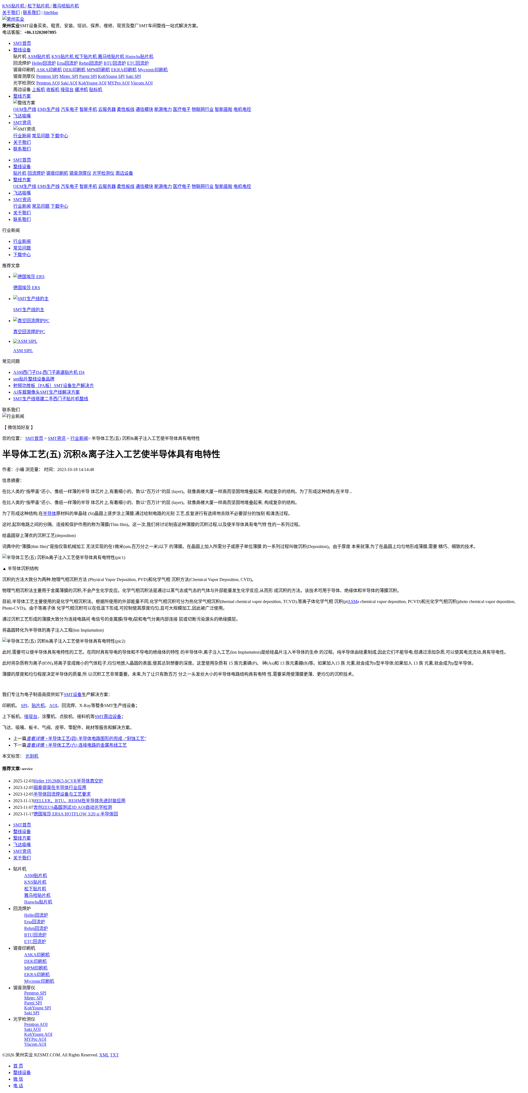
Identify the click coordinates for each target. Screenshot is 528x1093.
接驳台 (67, 89)
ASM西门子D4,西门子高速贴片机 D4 (48, 372)
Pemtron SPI (47, 76)
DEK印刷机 (74, 69)
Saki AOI (69, 83)
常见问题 (41, 135)
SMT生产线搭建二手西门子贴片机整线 (50, 398)
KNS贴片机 (14, 6)
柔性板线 (125, 109)
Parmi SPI (88, 76)
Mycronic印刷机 (153, 69)
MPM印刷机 (98, 69)
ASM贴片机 (39, 56)
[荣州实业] (13, 19)
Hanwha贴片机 (139, 56)
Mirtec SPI (68, 76)
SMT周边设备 (108, 716)
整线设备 (22, 50)
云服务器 (107, 109)
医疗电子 (182, 109)
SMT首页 (22, 43)
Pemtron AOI (48, 83)
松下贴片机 (39, 6)
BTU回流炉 (115, 63)
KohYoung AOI (92, 83)
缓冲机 (81, 89)
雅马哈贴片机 (66, 6)
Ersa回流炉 (67, 63)
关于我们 (11, 12)
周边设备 (22, 89)
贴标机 (95, 89)
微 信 (18, 1079)
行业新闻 (22, 135)
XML (104, 1055)
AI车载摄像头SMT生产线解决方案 (46, 392)
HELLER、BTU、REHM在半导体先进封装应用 (79, 800)
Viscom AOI (142, 83)
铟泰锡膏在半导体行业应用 (60, 787)
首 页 (18, 1066)
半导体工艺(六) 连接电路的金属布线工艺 (76, 745)
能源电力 (163, 109)
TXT (114, 1055)
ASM (352, 601)
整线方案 (22, 96)
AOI (53, 705)
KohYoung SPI (111, 76)
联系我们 (31, 12)
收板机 (52, 89)
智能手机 (88, 109)
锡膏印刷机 (24, 69)
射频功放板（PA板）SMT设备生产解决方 (53, 385)
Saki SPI (133, 76)
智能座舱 (223, 109)
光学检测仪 (24, 83)
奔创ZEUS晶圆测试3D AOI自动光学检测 (73, 807)
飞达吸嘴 (22, 116)
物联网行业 (203, 109)
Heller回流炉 (44, 63)
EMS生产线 (48, 109)
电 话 (18, 1085)
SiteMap (50, 12)
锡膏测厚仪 (24, 76)
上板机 (38, 89)
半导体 (49, 513)
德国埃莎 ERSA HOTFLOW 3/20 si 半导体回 (76, 814)
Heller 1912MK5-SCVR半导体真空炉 (68, 781)
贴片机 (19, 56)
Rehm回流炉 (91, 63)
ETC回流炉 (138, 63)
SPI (24, 705)
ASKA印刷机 (49, 69)
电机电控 (242, 109)
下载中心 (59, 135)
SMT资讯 (22, 122)
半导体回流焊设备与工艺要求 (62, 794)
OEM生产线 (24, 109)
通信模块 (144, 109)
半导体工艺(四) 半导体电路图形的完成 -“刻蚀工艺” (86, 738)
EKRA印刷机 (124, 69)
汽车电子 (69, 109)
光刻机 (31, 756)
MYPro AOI (119, 83)
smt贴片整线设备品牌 (33, 379)
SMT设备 (73, 694)
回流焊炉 (22, 63)
